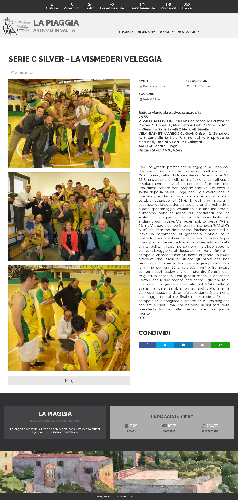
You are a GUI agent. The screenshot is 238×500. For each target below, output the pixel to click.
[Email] (202, 345)
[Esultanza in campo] (69, 123)
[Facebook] (147, 345)
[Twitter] (165, 345)
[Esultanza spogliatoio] (69, 216)
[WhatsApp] (220, 345)
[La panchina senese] (69, 318)
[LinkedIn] (183, 345)
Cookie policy (120, 496)
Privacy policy (102, 496)
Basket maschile (153, 86)
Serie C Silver (151, 99)
